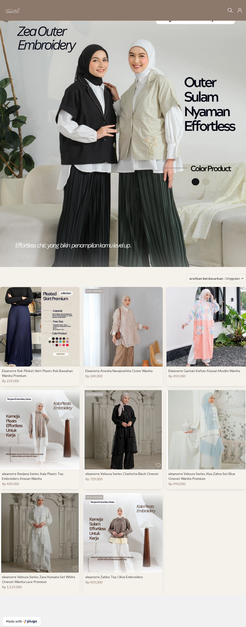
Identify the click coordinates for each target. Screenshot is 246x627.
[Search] (230, 10)
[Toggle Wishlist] (75, 362)
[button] (239, 10)
